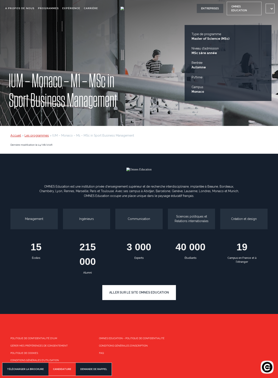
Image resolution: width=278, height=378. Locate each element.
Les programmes (37, 135)
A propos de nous (20, 8)
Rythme (197, 77)
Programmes (48, 8)
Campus (197, 87)
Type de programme (206, 34)
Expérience (71, 8)
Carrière (91, 8)
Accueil (15, 135)
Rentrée (197, 62)
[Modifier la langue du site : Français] (270, 8)
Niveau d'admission (205, 48)
